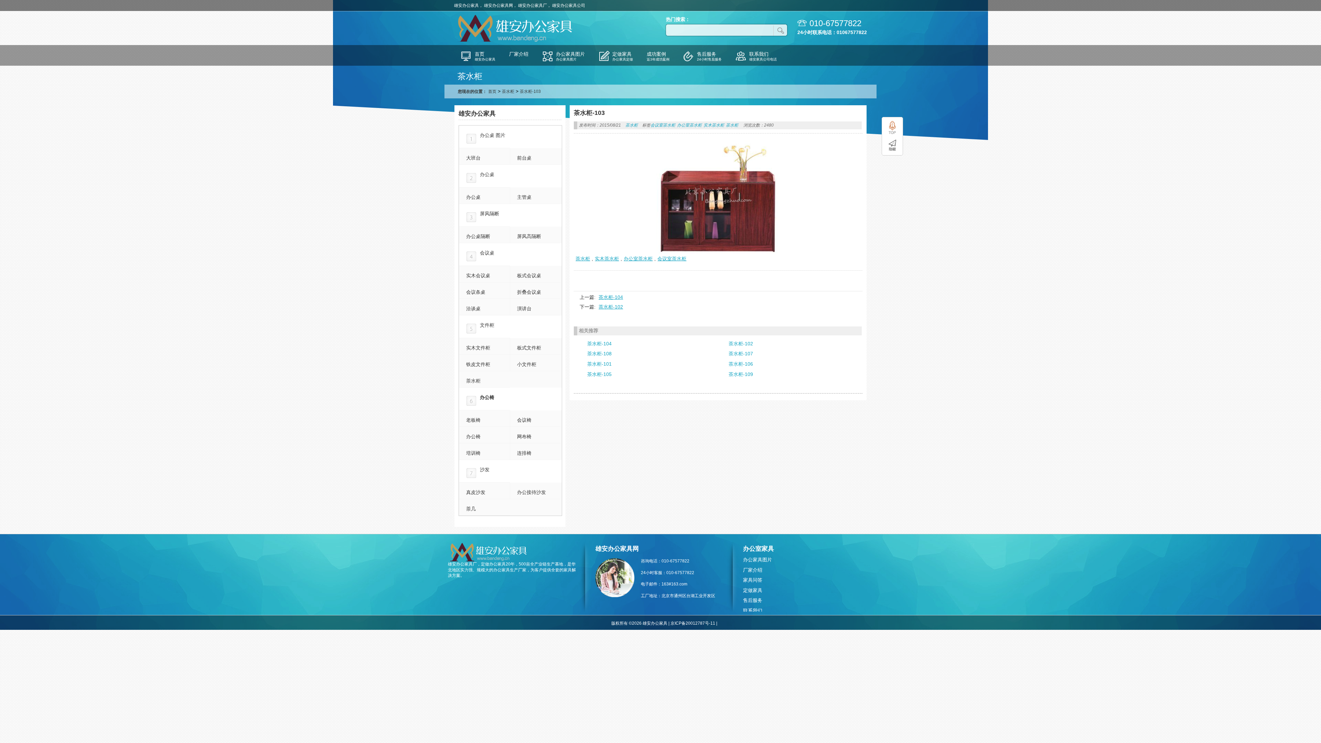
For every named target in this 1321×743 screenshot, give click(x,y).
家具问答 (752, 580)
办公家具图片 (757, 559)
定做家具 (752, 590)
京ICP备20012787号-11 (692, 623)
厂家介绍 (752, 570)
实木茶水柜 (714, 125)
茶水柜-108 (599, 353)
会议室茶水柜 (663, 125)
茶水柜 (508, 91)
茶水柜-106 (741, 364)
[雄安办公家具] (516, 41)
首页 (492, 91)
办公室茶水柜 (689, 125)
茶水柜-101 (599, 364)
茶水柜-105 (599, 374)
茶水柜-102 (611, 307)
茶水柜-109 (741, 374)
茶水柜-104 (611, 297)
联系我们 (752, 610)
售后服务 (752, 600)
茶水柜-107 (741, 353)
